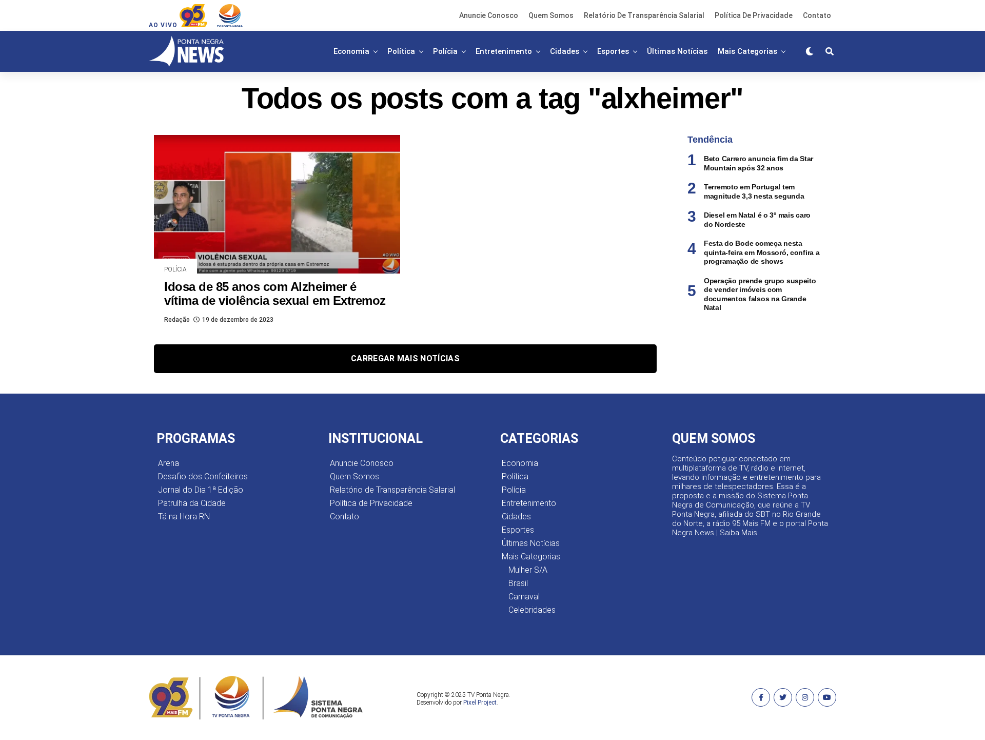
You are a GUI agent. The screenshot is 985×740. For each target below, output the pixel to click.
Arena (168, 463)
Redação (177, 319)
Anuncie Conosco (488, 15)
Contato (817, 15)
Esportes (613, 51)
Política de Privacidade (754, 15)
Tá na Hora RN (184, 516)
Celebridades (532, 610)
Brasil (518, 583)
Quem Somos (551, 15)
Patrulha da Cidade (192, 503)
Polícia (445, 51)
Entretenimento (504, 51)
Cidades (564, 51)
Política (401, 51)
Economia (351, 51)
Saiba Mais (738, 532)
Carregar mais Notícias (405, 358)
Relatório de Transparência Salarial (644, 15)
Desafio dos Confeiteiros (203, 476)
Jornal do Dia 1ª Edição (200, 490)
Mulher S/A (527, 570)
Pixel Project (480, 702)
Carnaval (524, 596)
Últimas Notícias (677, 51)
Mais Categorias (747, 51)
